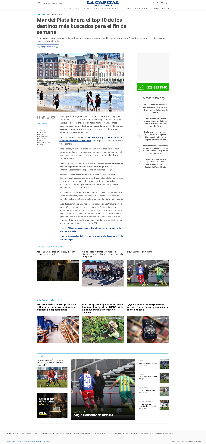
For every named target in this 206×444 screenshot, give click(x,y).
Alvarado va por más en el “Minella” (148, 364)
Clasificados (154, 9)
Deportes (87, 9)
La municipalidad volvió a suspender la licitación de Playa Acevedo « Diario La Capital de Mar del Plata (153, 163)
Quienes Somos (29, 441)
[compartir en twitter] (44, 117)
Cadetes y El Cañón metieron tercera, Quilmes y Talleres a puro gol (50, 362)
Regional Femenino (145, 402)
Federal (141, 361)
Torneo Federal (144, 388)
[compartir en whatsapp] (48, 117)
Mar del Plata (42, 138)
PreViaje (40, 140)
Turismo (40, 144)
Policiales (116, 9)
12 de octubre (42, 132)
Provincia (77, 9)
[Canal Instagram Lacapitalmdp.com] (166, 3)
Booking (40, 134)
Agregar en (48, 47)
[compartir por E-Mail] (53, 117)
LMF (65, 369)
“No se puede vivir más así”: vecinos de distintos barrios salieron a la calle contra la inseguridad (102, 254)
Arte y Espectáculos (101, 9)
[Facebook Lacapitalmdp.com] (153, 3)
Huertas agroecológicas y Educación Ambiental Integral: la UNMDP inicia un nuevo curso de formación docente (102, 308)
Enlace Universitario (70, 318)
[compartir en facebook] (39, 117)
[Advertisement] (153, 66)
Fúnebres (165, 9)
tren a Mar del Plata (44, 142)
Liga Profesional (79, 412)
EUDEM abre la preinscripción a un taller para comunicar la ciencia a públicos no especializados (56, 307)
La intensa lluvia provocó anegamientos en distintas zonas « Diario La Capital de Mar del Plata (153, 122)
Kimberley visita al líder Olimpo (148, 377)
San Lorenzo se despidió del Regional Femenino (147, 406)
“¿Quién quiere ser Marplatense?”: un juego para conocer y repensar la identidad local (147, 307)
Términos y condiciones (44, 441)
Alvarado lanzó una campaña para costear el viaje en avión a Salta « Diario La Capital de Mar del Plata (153, 149)
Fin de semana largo (44, 136)
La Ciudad (67, 9)
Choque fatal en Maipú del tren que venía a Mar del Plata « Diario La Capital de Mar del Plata (154, 109)
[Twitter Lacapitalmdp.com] (157, 3)
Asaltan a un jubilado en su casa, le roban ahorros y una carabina (56, 252)
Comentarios (42, 124)
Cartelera (127, 9)
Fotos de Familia (140, 9)
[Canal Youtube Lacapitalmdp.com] (162, 3)
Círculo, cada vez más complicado (147, 391)
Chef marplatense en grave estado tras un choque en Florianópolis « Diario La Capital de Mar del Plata (153, 136)
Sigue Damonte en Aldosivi (139, 251)
